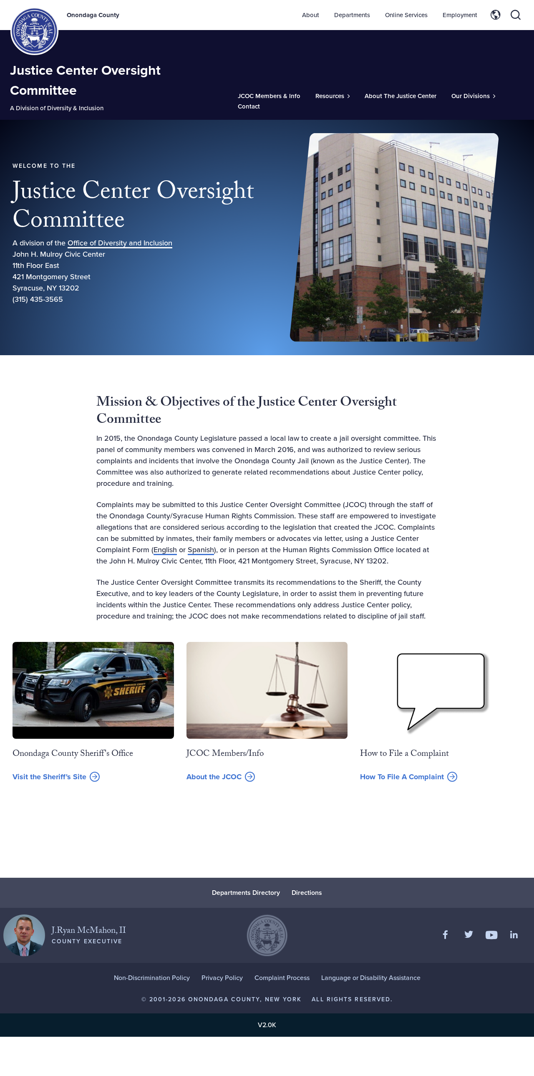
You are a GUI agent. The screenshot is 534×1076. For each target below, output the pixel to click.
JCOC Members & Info (269, 96)
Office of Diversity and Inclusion (120, 242)
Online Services (406, 15)
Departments (352, 15)
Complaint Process (282, 978)
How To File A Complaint (402, 776)
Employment (460, 15)
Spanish (201, 549)
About (310, 15)
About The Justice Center (400, 96)
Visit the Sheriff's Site (49, 777)
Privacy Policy (222, 978)
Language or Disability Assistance (371, 978)
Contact (249, 106)
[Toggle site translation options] (495, 15)
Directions (307, 892)
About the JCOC (214, 776)
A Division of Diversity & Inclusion (56, 108)
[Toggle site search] (515, 15)
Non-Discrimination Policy (152, 978)
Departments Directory (246, 892)
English (165, 549)
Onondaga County (93, 15)
